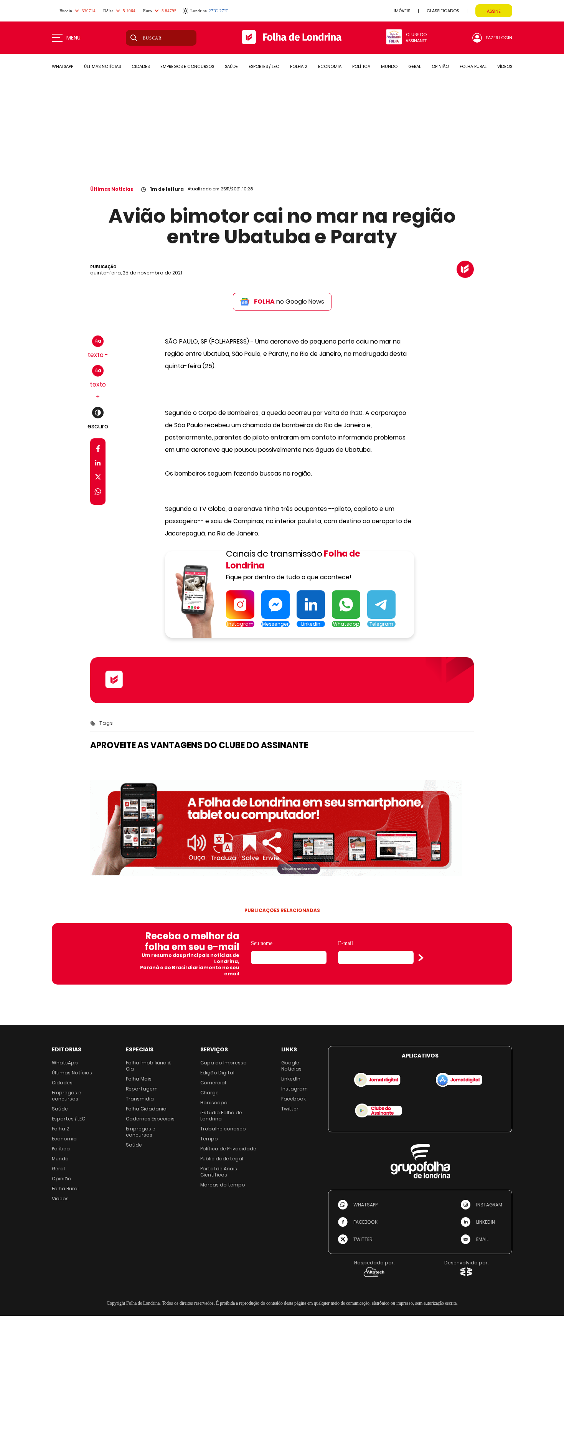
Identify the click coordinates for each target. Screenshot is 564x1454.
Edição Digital (217, 1072)
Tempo (209, 1138)
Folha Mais (139, 1079)
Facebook (293, 1098)
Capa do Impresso (223, 1062)
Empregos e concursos (66, 1095)
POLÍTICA (361, 66)
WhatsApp (65, 1062)
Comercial (213, 1082)
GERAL (414, 66)
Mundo (60, 1158)
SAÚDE (231, 66)
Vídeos (60, 1198)
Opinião (61, 1178)
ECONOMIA (329, 66)
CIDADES (141, 66)
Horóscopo (214, 1102)
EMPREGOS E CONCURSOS (187, 66)
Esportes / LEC (68, 1118)
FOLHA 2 (298, 66)
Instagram (294, 1089)
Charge (209, 1092)
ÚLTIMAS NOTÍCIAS (102, 66)
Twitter (289, 1108)
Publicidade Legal (221, 1158)
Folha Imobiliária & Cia (148, 1065)
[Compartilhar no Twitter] (98, 478)
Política (61, 1148)
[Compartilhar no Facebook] (98, 450)
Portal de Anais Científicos (218, 1171)
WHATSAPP (62, 66)
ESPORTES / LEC (264, 66)
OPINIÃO (440, 66)
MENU (73, 37)
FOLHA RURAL (473, 66)
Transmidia (140, 1098)
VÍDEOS (504, 66)
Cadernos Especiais (150, 1118)
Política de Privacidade (228, 1148)
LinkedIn (290, 1079)
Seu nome (261, 943)
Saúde (60, 1108)
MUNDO (389, 66)
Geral (58, 1168)
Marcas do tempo (222, 1184)
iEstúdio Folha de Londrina (221, 1115)
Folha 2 (60, 1128)
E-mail (345, 943)
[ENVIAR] (420, 957)
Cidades (62, 1082)
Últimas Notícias (111, 189)
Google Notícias (291, 1065)
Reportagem (142, 1089)
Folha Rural (65, 1188)
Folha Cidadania (146, 1108)
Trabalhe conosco (223, 1128)
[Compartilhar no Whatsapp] (97, 492)
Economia (64, 1138)
